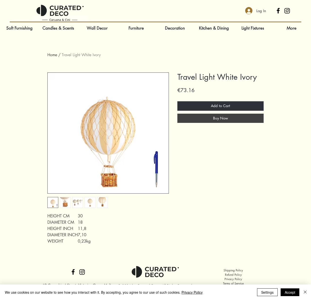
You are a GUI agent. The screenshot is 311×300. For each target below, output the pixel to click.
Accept (290, 292)
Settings (267, 292)
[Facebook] (278, 10)
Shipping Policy (233, 270)
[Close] (305, 292)
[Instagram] (287, 10)
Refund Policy (233, 275)
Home (52, 54)
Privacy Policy (233, 279)
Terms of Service (233, 283)
